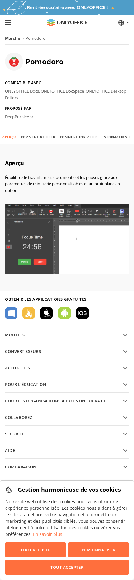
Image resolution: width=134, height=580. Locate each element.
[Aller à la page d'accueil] (67, 22)
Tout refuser (35, 550)
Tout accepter (67, 567)
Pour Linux (28, 313)
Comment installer (79, 137)
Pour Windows (11, 313)
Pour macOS (46, 313)
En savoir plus (47, 534)
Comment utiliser (38, 137)
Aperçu (9, 137)
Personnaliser (99, 550)
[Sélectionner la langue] (123, 22)
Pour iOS (82, 313)
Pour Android (64, 313)
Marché (12, 38)
